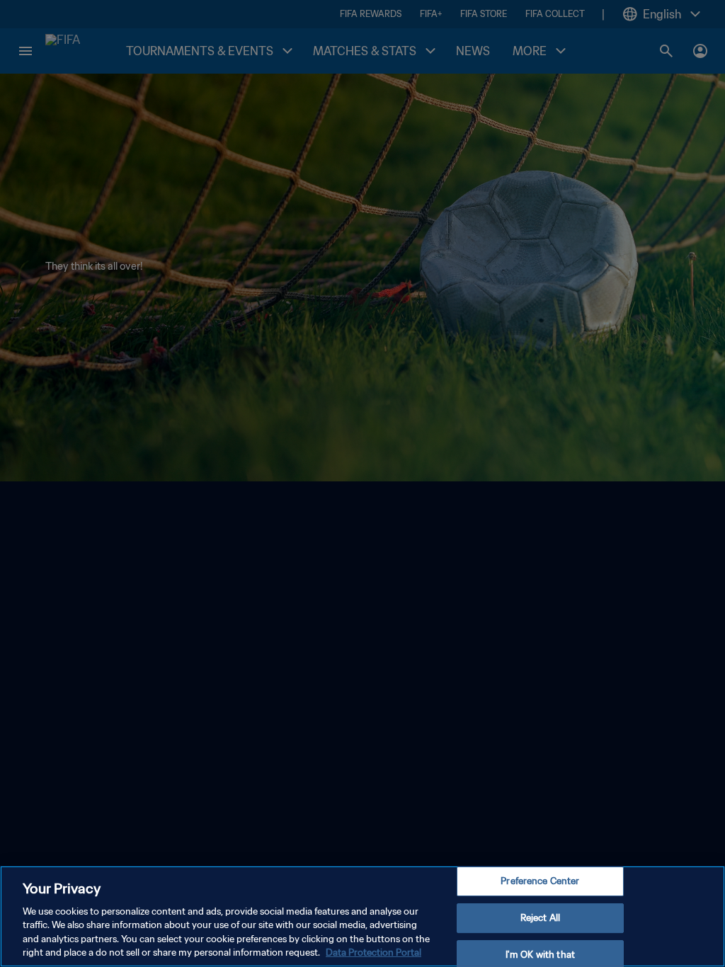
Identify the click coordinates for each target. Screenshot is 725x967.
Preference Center (540, 882)
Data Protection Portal (373, 952)
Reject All (540, 918)
